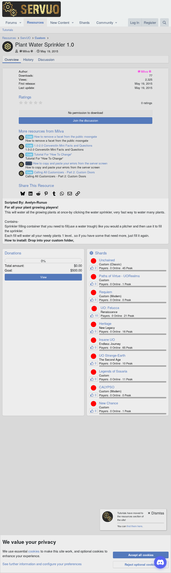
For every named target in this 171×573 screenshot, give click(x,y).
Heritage (105, 323)
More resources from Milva (41, 131)
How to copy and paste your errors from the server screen (66, 163)
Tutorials (7, 30)
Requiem (105, 291)
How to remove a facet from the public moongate (61, 136)
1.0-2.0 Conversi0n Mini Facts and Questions (59, 145)
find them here (134, 526)
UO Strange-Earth (112, 355)
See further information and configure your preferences (42, 563)
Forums (11, 22)
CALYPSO (106, 387)
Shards (84, 22)
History (28, 59)
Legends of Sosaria (113, 371)
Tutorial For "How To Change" (49, 154)
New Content (59, 22)
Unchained (107, 260)
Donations (13, 253)
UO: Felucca (110, 307)
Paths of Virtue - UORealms (119, 275)
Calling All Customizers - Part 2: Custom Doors (60, 172)
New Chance (108, 403)
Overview (12, 59)
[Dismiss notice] (155, 513)
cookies (34, 551)
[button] (20, 22)
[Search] (164, 22)
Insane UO (107, 339)
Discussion (46, 59)
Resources (35, 22)
